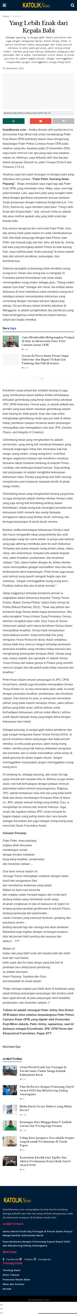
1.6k (26, 349)
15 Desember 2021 (13, 68)
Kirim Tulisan (11, 1274)
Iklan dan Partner (13, 1284)
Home (6, 16)
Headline (17, 16)
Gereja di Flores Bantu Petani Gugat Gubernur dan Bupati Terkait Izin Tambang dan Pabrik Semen (45, 359)
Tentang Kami (11, 1270)
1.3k (24, 1115)
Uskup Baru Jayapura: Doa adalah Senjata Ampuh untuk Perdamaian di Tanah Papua (47, 1141)
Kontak (7, 1288)
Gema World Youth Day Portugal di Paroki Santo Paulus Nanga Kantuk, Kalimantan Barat (43, 1071)
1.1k (24, 1079)
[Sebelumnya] (35, 378)
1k (23, 1099)
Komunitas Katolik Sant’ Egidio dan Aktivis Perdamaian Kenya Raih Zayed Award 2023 (45, 1161)
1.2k (26, 368)
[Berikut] (42, 378)
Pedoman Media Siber (16, 1279)
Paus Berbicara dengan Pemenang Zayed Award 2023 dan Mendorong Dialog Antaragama (47, 1090)
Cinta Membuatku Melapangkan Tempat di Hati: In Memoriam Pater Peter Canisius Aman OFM (47, 341)
